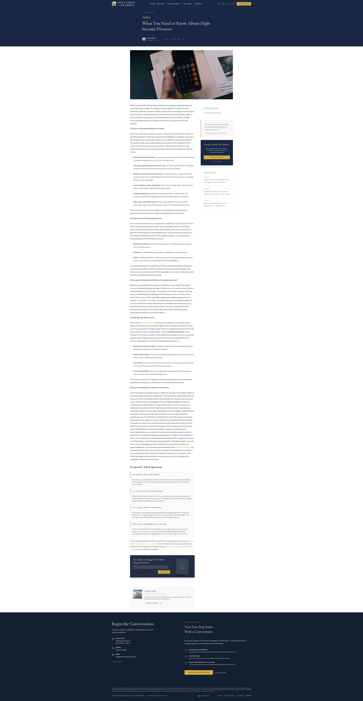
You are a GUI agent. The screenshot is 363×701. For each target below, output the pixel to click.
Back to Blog (149, 12)
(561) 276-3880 (218, 161)
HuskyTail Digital (162, 695)
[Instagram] (205, 695)
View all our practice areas (175, 546)
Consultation (244, 3)
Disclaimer (240, 695)
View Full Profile (152, 603)
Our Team (160, 4)
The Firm (152, 3)
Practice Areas (173, 4)
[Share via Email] (182, 39)
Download (164, 572)
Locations (187, 4)
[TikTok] (208, 695)
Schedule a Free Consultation (198, 672)
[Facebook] (202, 695)
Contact (220, 695)
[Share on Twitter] (174, 39)
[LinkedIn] (199, 695)
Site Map (248, 695)
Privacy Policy (229, 695)
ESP (219, 3)
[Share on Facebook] (171, 39)
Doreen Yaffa (151, 38)
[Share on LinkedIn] (178, 39)
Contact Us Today (216, 157)
